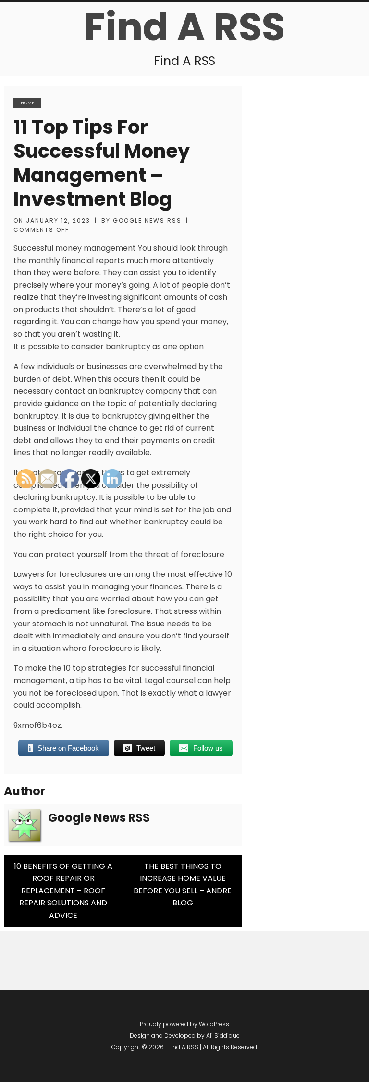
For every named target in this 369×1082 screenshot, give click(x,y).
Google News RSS (147, 220)
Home (27, 103)
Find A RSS (184, 27)
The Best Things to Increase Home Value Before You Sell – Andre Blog (183, 885)
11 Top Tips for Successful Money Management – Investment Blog (101, 163)
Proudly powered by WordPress (184, 1024)
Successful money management (74, 248)
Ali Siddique (223, 1035)
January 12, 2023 (58, 220)
